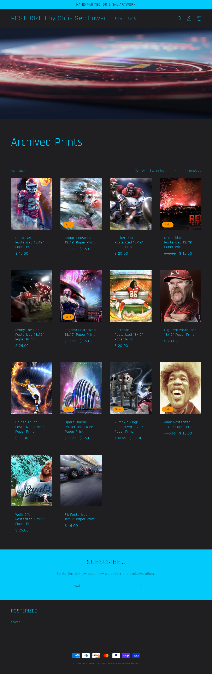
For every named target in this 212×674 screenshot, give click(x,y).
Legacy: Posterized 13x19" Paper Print (80, 332)
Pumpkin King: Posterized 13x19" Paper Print (128, 427)
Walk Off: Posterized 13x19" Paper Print (29, 519)
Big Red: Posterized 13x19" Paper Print (180, 332)
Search (15, 622)
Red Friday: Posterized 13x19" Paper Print (178, 242)
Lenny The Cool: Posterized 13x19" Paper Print (29, 335)
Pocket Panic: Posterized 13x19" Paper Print (128, 242)
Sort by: (140, 170)
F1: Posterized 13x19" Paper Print (80, 517)
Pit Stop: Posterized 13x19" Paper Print (128, 335)
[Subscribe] (140, 586)
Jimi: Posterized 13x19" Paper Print (179, 424)
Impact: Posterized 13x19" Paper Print (80, 240)
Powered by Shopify (128, 663)
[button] (180, 18)
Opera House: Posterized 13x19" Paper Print (79, 427)
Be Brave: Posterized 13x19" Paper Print (29, 242)
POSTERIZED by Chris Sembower (100, 663)
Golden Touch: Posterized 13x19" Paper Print (29, 427)
